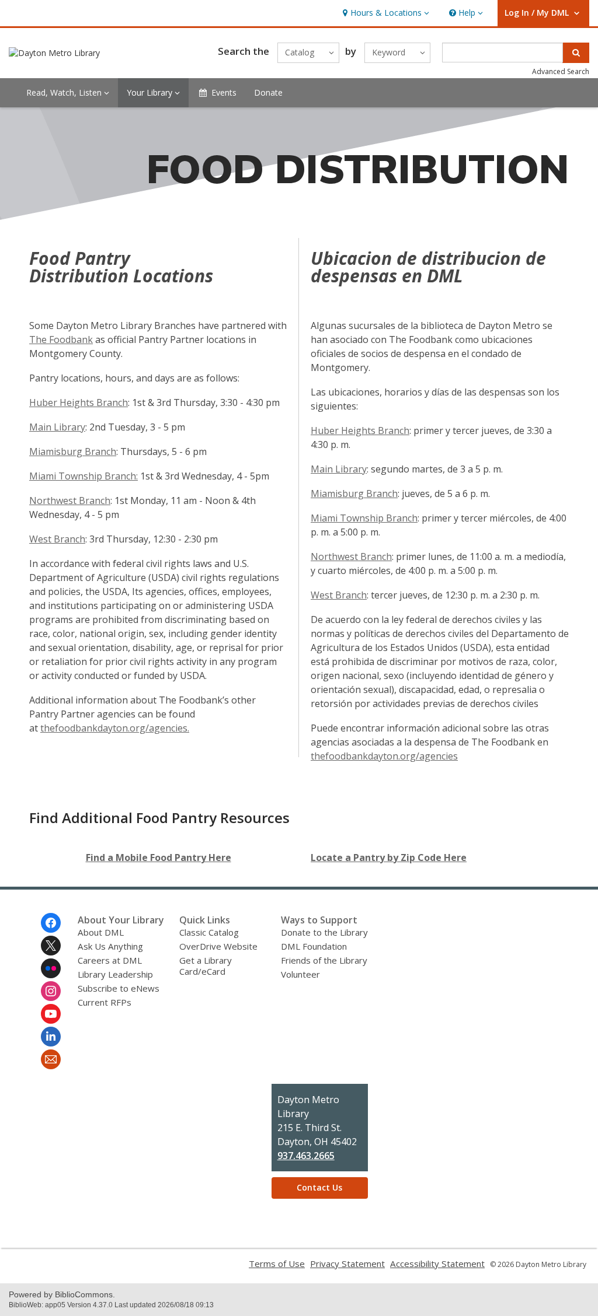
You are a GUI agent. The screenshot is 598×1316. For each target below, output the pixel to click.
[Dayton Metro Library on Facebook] (51, 923)
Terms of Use (277, 1263)
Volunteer (300, 974)
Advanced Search (560, 71)
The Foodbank (61, 339)
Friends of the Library (324, 960)
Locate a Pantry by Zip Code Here (389, 857)
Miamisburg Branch (72, 451)
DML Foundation (314, 946)
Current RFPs (104, 1002)
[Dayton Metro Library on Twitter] (51, 946)
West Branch (57, 539)
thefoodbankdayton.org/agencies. (114, 728)
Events (224, 92)
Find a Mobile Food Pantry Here (158, 857)
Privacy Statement (347, 1263)
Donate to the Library (324, 932)
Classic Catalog (209, 932)
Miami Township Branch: (83, 476)
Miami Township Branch (364, 518)
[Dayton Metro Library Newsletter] (51, 1059)
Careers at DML (110, 960)
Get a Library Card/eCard (205, 965)
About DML (101, 932)
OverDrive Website (218, 946)
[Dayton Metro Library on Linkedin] (51, 1036)
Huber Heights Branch (78, 402)
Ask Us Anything (110, 946)
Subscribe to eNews (118, 988)
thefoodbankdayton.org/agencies (384, 756)
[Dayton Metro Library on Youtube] (51, 1014)
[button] (384, 13)
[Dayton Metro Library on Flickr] (51, 968)
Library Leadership (115, 974)
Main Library (57, 427)
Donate (268, 92)
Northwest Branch (69, 500)
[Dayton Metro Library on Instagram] (51, 991)
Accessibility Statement (437, 1263)
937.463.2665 (306, 1155)
